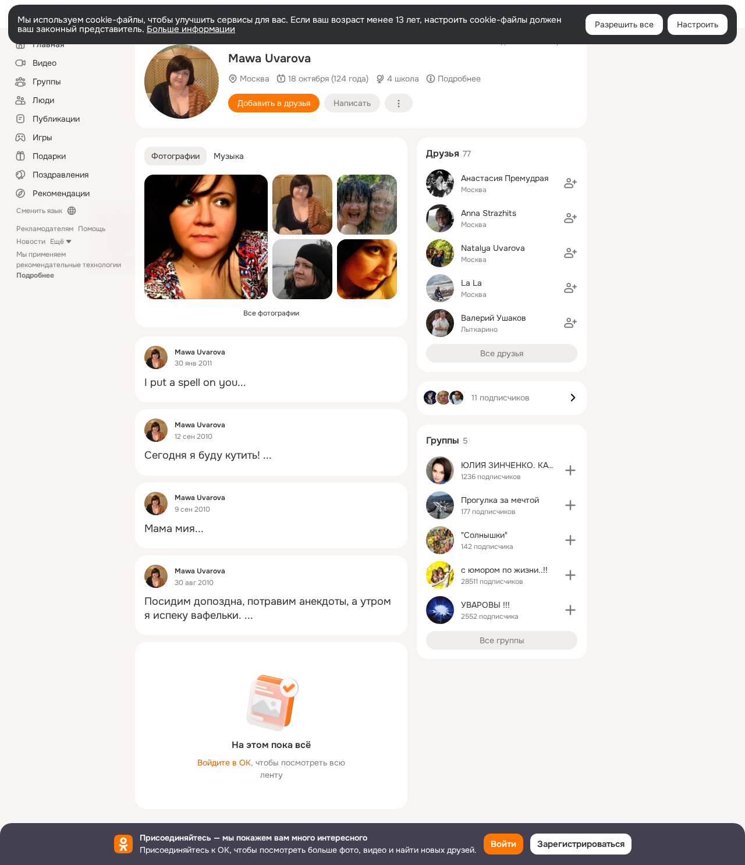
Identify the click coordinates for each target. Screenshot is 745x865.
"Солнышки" (484, 535)
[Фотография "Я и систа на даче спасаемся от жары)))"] (367, 205)
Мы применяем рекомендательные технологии (68, 265)
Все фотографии (271, 313)
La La (471, 283)
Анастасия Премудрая (504, 178)
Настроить (697, 24)
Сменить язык (39, 210)
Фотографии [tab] (175, 156)
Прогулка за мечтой (500, 500)
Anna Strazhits (488, 213)
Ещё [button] (57, 241)
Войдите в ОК (224, 762)
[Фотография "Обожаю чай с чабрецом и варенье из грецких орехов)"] (181, 81)
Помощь (91, 228)
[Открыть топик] (271, 382)
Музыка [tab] (229, 156)
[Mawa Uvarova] (156, 357)
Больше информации (191, 29)
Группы (442, 440)
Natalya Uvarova (493, 248)
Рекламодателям (44, 228)
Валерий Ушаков (493, 318)
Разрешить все (624, 24)
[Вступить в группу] (570, 470)
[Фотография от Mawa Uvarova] (206, 237)
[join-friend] (570, 183)
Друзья (442, 153)
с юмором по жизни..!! (504, 570)
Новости (30, 241)
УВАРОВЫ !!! (485, 605)
